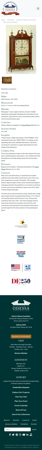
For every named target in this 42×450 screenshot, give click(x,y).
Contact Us (25, 420)
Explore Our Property (21, 392)
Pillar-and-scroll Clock (10, 22)
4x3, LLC (17, 447)
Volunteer (16, 420)
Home (3, 20)
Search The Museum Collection (26, 20)
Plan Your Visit (21, 397)
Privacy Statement (33, 447)
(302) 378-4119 (23, 321)
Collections (10, 20)
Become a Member (11, 424)
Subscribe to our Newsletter (21, 336)
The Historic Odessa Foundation (17, 445)
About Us (7, 420)
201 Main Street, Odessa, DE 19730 (21, 327)
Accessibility (23, 447)
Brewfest (34, 424)
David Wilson (26, 125)
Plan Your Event (21, 401)
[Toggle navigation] (38, 9)
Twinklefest (24, 424)
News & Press (21, 410)
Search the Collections (21, 414)
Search (34, 420)
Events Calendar (21, 405)
